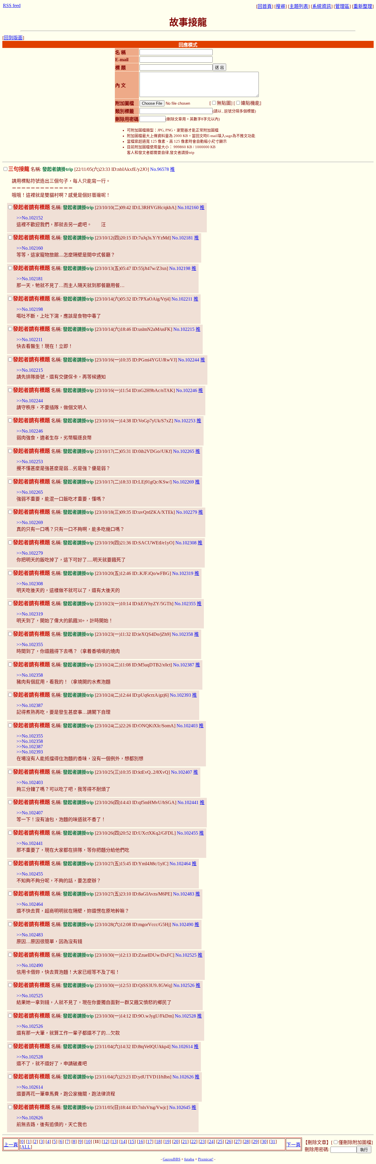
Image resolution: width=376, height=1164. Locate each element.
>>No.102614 (29, 1087)
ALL (26, 1146)
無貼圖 (224, 103)
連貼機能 (250, 103)
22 (193, 1141)
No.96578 (159, 169)
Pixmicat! (205, 1159)
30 (264, 1141)
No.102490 (182, 924)
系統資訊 (321, 6)
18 (158, 1141)
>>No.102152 (29, 217)
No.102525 (186, 955)
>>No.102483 (29, 934)
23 (202, 1141)
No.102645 (179, 1107)
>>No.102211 (29, 339)
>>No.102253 (29, 461)
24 (211, 1141)
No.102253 (184, 420)
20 (176, 1141)
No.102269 (183, 481)
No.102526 (183, 985)
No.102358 (182, 634)
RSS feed (12, 5)
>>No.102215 (29, 370)
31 (273, 1141)
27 (237, 1141)
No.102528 (185, 1015)
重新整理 (362, 6)
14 (123, 1141)
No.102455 (187, 833)
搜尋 (280, 6)
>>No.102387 (29, 705)
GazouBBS (171, 1159)
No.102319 (182, 573)
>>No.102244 (29, 400)
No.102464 (180, 863)
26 (228, 1141)
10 (88, 1141)
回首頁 (265, 6)
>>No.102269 (29, 522)
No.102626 (183, 1076)
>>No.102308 (29, 583)
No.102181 (182, 237)
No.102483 (183, 893)
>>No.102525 (29, 995)
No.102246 (186, 390)
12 (105, 1141)
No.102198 (179, 268)
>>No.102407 (29, 812)
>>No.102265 (29, 492)
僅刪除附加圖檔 (354, 1142)
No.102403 (187, 725)
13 (114, 1141)
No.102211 (182, 298)
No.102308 (186, 542)
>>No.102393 (29, 751)
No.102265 (183, 451)
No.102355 (185, 603)
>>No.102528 (29, 1056)
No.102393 (180, 695)
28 (246, 1141)
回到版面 (13, 37)
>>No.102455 (29, 873)
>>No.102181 (29, 278)
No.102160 (188, 207)
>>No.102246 (29, 430)
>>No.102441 (29, 843)
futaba (189, 1159)
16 (140, 1141)
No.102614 (182, 1046)
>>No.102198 (29, 309)
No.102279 (186, 512)
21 (184, 1141)
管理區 (342, 6)
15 (132, 1141)
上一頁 (11, 1144)
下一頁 (293, 1144)
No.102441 (188, 802)
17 (149, 1141)
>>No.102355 (29, 644)
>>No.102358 (29, 675)
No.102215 (183, 329)
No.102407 (181, 772)
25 (220, 1141)
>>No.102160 (29, 248)
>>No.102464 (29, 904)
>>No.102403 (29, 782)
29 (255, 1141)
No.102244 (188, 359)
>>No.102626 (29, 1117)
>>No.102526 (29, 1026)
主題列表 (298, 6)
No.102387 (183, 664)
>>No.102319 (29, 613)
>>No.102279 (29, 553)
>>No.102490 (29, 965)
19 (167, 1141)
